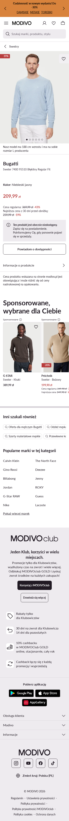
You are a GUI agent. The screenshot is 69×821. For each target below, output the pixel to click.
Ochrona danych (46, 814)
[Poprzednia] (5, 8)
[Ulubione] (53, 23)
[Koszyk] (62, 23)
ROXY (39, 487)
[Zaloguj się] (44, 23)
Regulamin (17, 798)
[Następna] (63, 8)
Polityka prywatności (33, 803)
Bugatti (10, 163)
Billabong (9, 478)
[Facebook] (40, 763)
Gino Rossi (10, 469)
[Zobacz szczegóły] (63, 265)
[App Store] (47, 693)
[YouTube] (28, 763)
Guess (39, 496)
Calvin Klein (11, 460)
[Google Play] (21, 693)
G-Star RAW (11, 496)
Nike (6, 505)
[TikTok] (53, 763)
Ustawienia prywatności (41, 798)
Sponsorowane (10, 319)
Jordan (7, 487)
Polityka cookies (23, 814)
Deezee (40, 469)
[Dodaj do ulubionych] (64, 58)
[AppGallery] (34, 702)
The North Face (45, 460)
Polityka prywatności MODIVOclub (32, 809)
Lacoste (40, 505)
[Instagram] (16, 763)
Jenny (39, 478)
